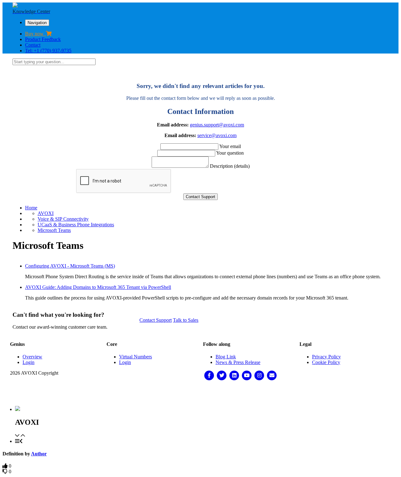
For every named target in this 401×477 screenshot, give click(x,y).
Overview (32, 356)
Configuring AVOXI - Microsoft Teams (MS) (70, 266)
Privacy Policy (326, 356)
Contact (32, 45)
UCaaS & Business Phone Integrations (76, 224)
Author (39, 453)
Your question (230, 153)
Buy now (35, 33)
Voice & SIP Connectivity (63, 219)
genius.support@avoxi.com (217, 124)
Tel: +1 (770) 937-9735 (48, 50)
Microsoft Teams (54, 230)
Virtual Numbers (135, 356)
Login (28, 362)
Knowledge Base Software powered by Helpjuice (200, 393)
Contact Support (155, 320)
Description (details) (230, 166)
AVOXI (46, 213)
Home (31, 207)
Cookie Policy (326, 362)
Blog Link (226, 356)
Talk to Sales (185, 320)
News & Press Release (238, 362)
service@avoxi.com (217, 135)
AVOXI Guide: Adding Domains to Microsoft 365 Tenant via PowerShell (98, 287)
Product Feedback (43, 39)
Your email (230, 146)
